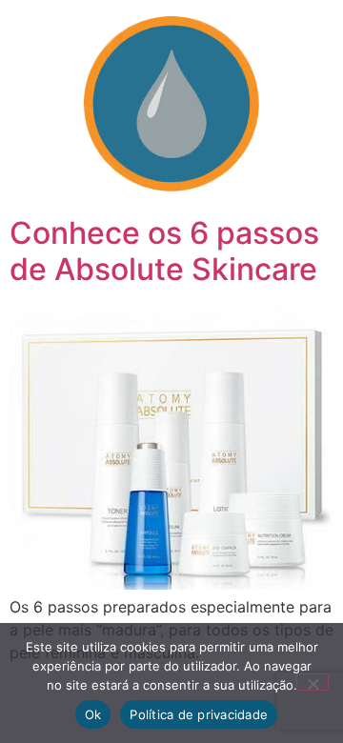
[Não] (312, 682)
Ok (93, 714)
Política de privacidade (199, 714)
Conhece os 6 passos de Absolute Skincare (164, 251)
